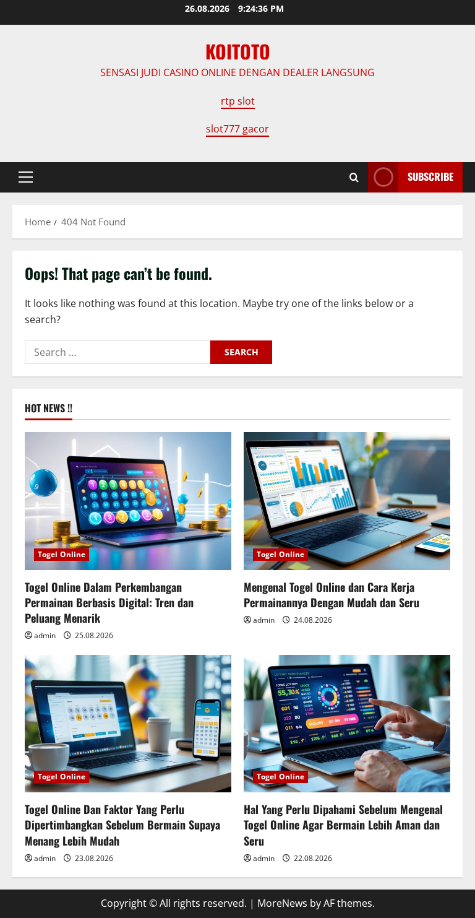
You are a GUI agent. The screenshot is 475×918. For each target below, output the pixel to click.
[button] (25, 177)
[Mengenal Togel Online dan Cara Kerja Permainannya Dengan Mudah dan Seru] (347, 501)
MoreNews (282, 903)
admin (45, 635)
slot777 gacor (237, 129)
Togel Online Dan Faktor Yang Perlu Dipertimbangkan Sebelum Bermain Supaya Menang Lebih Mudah (122, 824)
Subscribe (430, 176)
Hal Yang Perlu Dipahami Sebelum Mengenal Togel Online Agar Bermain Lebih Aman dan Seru (343, 824)
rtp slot (238, 101)
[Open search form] (354, 177)
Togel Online (61, 554)
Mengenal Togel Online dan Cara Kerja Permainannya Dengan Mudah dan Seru (331, 594)
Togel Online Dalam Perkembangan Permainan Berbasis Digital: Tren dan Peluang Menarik (109, 602)
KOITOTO (237, 51)
